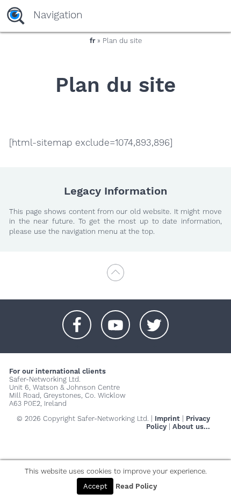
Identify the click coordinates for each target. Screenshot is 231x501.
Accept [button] (95, 486)
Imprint (167, 418)
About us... (191, 427)
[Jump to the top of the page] (115, 277)
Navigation (57, 15)
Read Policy (136, 486)
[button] (76, 319)
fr (92, 41)
